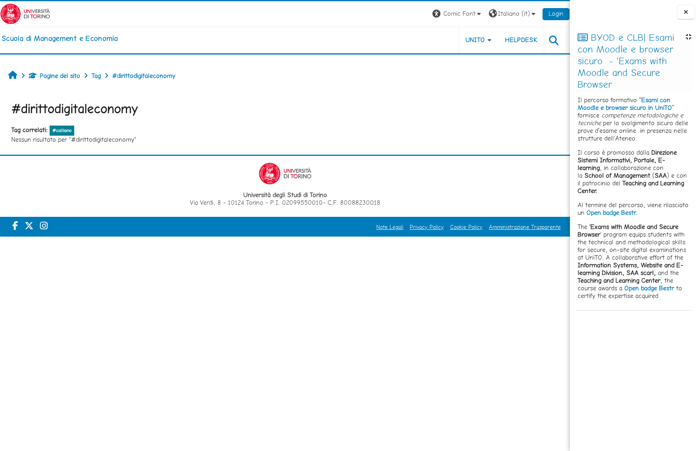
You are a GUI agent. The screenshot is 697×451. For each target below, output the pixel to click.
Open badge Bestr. (611, 212)
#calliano (61, 130)
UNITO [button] (475, 40)
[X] (29, 225)
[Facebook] (15, 225)
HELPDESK (521, 40)
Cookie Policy (466, 227)
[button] (457, 14)
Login (556, 13)
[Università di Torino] (25, 13)
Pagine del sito (60, 76)
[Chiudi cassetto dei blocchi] (686, 12)
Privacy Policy (427, 227)
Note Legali (389, 227)
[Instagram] (44, 225)
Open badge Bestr (649, 288)
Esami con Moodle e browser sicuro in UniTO (625, 103)
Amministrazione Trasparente (525, 227)
